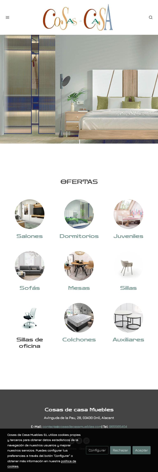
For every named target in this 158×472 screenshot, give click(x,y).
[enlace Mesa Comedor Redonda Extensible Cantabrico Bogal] (79, 265)
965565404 (118, 426)
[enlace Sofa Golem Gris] (29, 265)
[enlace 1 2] (29, 213)
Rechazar (120, 450)
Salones (29, 236)
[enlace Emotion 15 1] (79, 213)
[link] (79, 17)
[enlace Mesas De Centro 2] (128, 317)
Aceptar (141, 450)
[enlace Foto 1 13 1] (128, 213)
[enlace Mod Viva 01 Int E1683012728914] (128, 265)
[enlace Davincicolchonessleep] (79, 317)
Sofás (30, 288)
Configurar (97, 450)
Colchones (79, 339)
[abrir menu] (7, 17)
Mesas (79, 288)
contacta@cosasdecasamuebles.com (72, 426)
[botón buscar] (150, 17)
